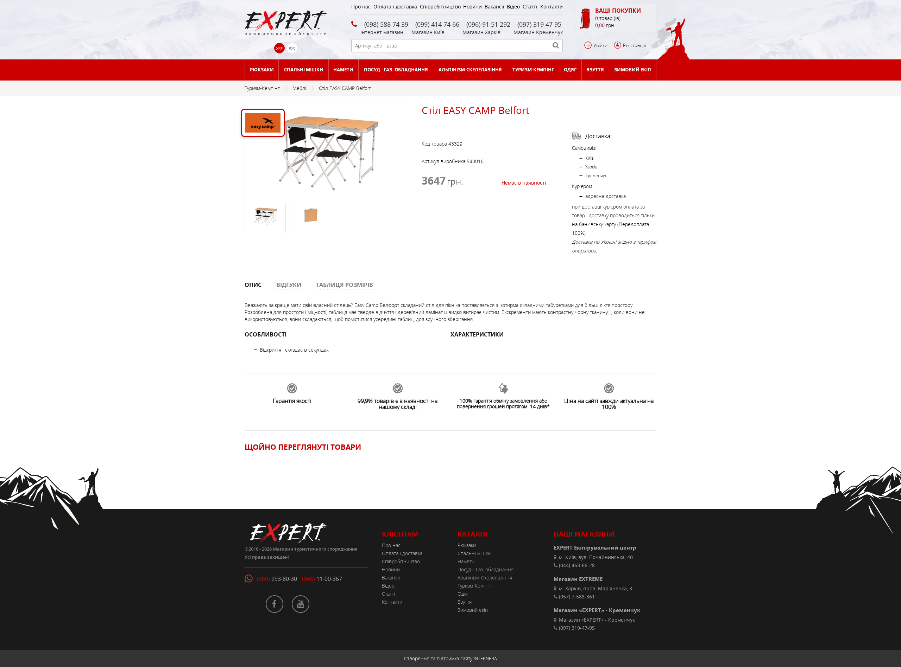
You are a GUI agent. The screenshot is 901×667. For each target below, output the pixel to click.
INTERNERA (485, 658)
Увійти (600, 45)
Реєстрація (634, 45)
